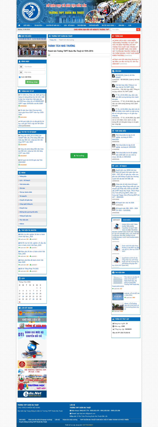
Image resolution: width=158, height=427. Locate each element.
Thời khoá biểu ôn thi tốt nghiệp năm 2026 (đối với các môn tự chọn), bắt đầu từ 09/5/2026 (124, 155)
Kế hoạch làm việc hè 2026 (125, 203)
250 (27, 264)
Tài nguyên (38, 25)
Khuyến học (23, 208)
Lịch (23, 278)
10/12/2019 (23, 144)
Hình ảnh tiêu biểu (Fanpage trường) (40, 420)
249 (27, 247)
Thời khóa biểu (94, 25)
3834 (121, 311)
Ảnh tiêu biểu (26, 36)
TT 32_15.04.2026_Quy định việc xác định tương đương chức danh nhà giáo (125, 97)
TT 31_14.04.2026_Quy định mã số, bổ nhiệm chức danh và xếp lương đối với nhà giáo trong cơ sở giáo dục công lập (126, 112)
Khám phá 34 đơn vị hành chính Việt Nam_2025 (31, 253)
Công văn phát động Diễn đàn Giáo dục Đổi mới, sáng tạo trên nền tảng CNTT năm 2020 (30, 151)
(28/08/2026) (128, 55)
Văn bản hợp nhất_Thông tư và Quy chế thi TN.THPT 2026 (126, 86)
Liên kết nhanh (27, 308)
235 (27, 271)
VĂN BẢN (118, 71)
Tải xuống (80, 156)
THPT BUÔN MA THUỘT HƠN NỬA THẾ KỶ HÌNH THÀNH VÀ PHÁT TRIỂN (104, 420)
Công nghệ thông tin (26, 204)
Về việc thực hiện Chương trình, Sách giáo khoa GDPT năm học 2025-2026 (31, 112)
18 (23, 296)
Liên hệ (57, 420)
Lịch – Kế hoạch (69, 25)
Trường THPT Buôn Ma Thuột (62, 36)
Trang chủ (53, 40)
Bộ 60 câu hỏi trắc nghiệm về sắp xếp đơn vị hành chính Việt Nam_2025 (32, 244)
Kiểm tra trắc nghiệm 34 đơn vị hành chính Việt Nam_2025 (31, 235)
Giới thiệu (26, 25)
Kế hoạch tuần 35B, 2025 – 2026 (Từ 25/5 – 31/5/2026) (127, 209)
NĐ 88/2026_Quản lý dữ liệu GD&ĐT (125, 76)
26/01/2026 (23, 117)
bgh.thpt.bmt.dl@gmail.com (86, 413)
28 (33, 299)
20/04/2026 (23, 106)
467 (121, 288)
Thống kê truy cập (122, 319)
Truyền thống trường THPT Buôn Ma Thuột (33, 422)
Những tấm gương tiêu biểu (29, 212)
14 (33, 293)
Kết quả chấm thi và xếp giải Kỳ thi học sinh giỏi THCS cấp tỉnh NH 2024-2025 (31, 124)
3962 (133, 297)
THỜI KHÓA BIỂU (120, 131)
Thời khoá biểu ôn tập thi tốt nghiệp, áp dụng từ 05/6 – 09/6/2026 (123, 137)
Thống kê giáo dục (25, 216)
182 (27, 256)
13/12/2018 (23, 164)
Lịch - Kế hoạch (121, 166)
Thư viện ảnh (81, 25)
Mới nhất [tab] (116, 220)
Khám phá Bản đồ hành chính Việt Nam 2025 (30, 261)
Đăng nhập (25, 61)
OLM (129, 25)
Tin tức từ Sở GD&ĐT (28, 132)
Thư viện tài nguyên (28, 230)
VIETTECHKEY (87, 425)
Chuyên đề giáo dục (53, 25)
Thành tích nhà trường (70, 420)
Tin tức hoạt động (108, 25)
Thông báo (23, 176)
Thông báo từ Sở (27, 91)
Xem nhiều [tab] (127, 220)
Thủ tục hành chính (26, 192)
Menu (23, 173)
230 (27, 239)
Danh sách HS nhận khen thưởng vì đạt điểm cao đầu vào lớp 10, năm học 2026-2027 (125, 62)
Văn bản (121, 25)
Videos (22, 224)
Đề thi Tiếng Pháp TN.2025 (29, 269)
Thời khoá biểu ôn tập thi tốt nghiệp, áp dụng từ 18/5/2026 (125, 146)
